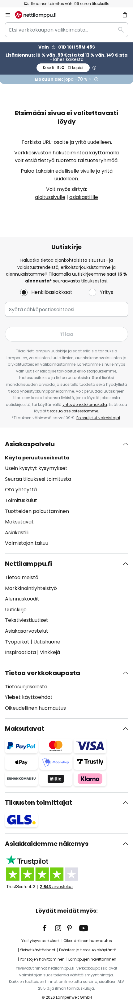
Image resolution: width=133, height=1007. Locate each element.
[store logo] (39, 14)
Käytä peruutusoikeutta (37, 457)
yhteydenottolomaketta (84, 404)
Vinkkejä (50, 652)
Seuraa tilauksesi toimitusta (38, 479)
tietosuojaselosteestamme (72, 411)
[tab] (66, 493)
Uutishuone (46, 641)
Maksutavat (19, 521)
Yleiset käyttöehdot (29, 697)
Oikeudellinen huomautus (35, 708)
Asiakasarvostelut (26, 631)
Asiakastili (16, 532)
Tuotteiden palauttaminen (37, 511)
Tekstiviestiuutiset (26, 620)
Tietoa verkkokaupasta (42, 673)
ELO (63, 67)
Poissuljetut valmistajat (98, 417)
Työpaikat (17, 641)
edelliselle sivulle (75, 170)
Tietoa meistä (21, 577)
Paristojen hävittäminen (42, 959)
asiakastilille (83, 197)
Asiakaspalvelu (30, 444)
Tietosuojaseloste (26, 686)
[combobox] (66, 29)
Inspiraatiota (20, 652)
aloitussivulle (50, 197)
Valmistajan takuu (26, 543)
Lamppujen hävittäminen (92, 959)
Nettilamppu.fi (28, 563)
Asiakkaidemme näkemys (46, 843)
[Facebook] (48, 928)
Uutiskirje (16, 609)
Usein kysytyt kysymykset (36, 468)
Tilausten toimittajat (38, 802)
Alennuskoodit (22, 598)
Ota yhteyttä (21, 489)
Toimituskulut (21, 500)
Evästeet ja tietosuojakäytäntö (87, 950)
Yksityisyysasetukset (40, 940)
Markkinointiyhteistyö (31, 588)
